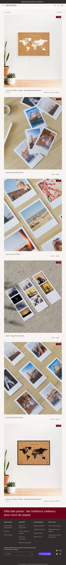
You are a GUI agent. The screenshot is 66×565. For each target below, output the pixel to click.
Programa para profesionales (8, 526)
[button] (3, 5)
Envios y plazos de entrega (24, 532)
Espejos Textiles (38, 533)
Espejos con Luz (38, 536)
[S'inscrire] (31, 554)
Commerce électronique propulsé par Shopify (37, 564)
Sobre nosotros (8, 535)
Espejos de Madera (39, 525)
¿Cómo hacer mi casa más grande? (54, 536)
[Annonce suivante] (63, 2)
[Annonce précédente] (3, 2)
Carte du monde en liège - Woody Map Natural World (23, 90)
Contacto (6, 531)
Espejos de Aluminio (39, 529)
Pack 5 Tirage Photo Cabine (15, 336)
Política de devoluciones (22, 526)
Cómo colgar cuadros (54, 525)
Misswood (24, 564)
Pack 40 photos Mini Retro (14, 417)
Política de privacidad (25, 542)
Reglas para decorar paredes (54, 530)
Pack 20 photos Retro (13, 254)
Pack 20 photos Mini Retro (14, 172)
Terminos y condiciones (22, 538)
